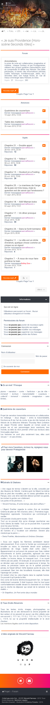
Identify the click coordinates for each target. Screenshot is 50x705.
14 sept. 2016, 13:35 (12, 115)
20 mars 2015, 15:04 (12, 265)
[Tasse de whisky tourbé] (27, 660)
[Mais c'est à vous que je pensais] (35, 464)
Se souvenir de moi (12, 366)
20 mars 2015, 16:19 (12, 250)
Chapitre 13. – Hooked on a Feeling (21, 172)
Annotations (10, 61)
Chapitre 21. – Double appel (18, 145)
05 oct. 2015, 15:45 (12, 176)
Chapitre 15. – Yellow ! (15, 158)
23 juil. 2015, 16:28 (12, 220)
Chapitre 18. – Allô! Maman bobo (20, 201)
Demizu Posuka (32, 702)
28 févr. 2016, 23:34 (12, 150)
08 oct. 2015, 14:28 (12, 163)
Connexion (6, 346)
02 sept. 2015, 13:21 (12, 206)
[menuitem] (8, 3)
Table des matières (14, 122)
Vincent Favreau (30, 698)
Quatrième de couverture (17, 110)
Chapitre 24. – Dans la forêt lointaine (22, 229)
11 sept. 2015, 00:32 (12, 195)
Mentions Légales (20, 700)
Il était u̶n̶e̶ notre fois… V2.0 (12, 698)
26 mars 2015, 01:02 (12, 126)
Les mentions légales (9, 624)
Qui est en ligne (11, 307)
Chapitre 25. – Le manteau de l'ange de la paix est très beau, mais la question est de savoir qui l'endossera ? (24, 188)
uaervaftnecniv (27, 113)
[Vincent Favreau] (25, 648)
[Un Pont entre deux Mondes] (16, 464)
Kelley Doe (25, 263)
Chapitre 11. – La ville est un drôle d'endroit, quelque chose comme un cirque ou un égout (22, 243)
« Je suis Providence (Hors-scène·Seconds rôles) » (21, 42)
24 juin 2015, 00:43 (12, 233)
